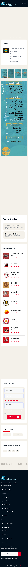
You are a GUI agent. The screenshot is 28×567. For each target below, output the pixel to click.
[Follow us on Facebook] (2, 489)
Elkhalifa (14, 301)
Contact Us (7, 508)
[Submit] (20, 554)
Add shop (6, 527)
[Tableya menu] (4, 73)
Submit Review (13, 416)
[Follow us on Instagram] (6, 489)
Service (3, 520)
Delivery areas (14, 61)
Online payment (8, 538)
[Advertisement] (14, 22)
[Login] (22, 3)
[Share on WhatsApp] (17, 451)
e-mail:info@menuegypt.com (9, 548)
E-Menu (6, 530)
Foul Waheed (15, 338)
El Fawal (14, 292)
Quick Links (4, 493)
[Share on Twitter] (9, 451)
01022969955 (21, 48)
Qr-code (6, 534)
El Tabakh (14, 264)
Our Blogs (6, 501)
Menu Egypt (15, 558)
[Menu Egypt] (8, 3)
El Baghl (14, 283)
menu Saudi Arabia (9, 512)
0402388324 (14, 48)
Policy (5, 515)
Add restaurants (8, 523)
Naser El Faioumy (17, 310)
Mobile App (7, 504)
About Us (6, 497)
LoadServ (20, 566)
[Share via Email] (13, 451)
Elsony (13, 319)
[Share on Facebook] (5, 451)
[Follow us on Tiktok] (9, 489)
